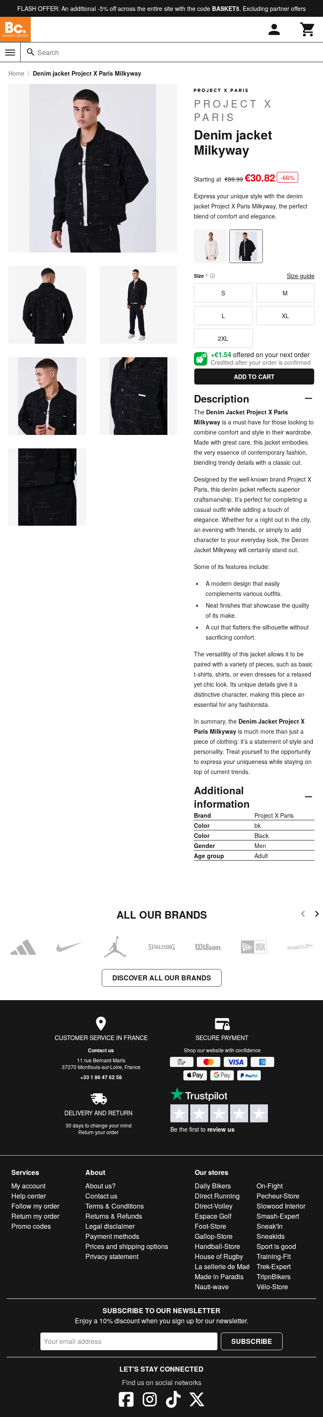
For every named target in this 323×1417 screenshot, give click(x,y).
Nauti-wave (212, 1286)
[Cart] (307, 29)
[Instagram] (149, 1400)
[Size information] (212, 276)
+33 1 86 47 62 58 (101, 1077)
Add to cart (254, 376)
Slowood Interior (281, 1206)
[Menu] (10, 52)
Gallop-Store (214, 1236)
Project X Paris (233, 110)
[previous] (303, 915)
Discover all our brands (161, 977)
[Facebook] (126, 1400)
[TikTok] (173, 1400)
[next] (317, 915)
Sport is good (276, 1246)
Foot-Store (210, 1226)
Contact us (101, 1050)
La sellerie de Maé (222, 1266)
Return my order (35, 1216)
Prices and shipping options (126, 1246)
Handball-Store (217, 1246)
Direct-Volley (214, 1206)
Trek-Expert (274, 1266)
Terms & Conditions (114, 1206)
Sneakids (271, 1236)
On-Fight (270, 1185)
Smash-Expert (278, 1216)
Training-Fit (274, 1256)
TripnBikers (274, 1276)
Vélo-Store (272, 1286)
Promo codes (31, 1226)
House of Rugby (219, 1256)
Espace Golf (213, 1216)
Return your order (98, 1131)
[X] (196, 1400)
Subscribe (251, 1341)
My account (28, 1185)
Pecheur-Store (278, 1196)
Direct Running (217, 1196)
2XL (223, 338)
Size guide (301, 275)
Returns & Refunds (113, 1216)
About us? (100, 1185)
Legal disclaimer (110, 1226)
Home (16, 73)
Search (48, 52)
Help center (28, 1196)
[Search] (31, 52)
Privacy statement (111, 1256)
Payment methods (112, 1236)
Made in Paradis (219, 1276)
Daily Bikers (213, 1185)
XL (285, 315)
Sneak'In (270, 1226)
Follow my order (35, 1206)
